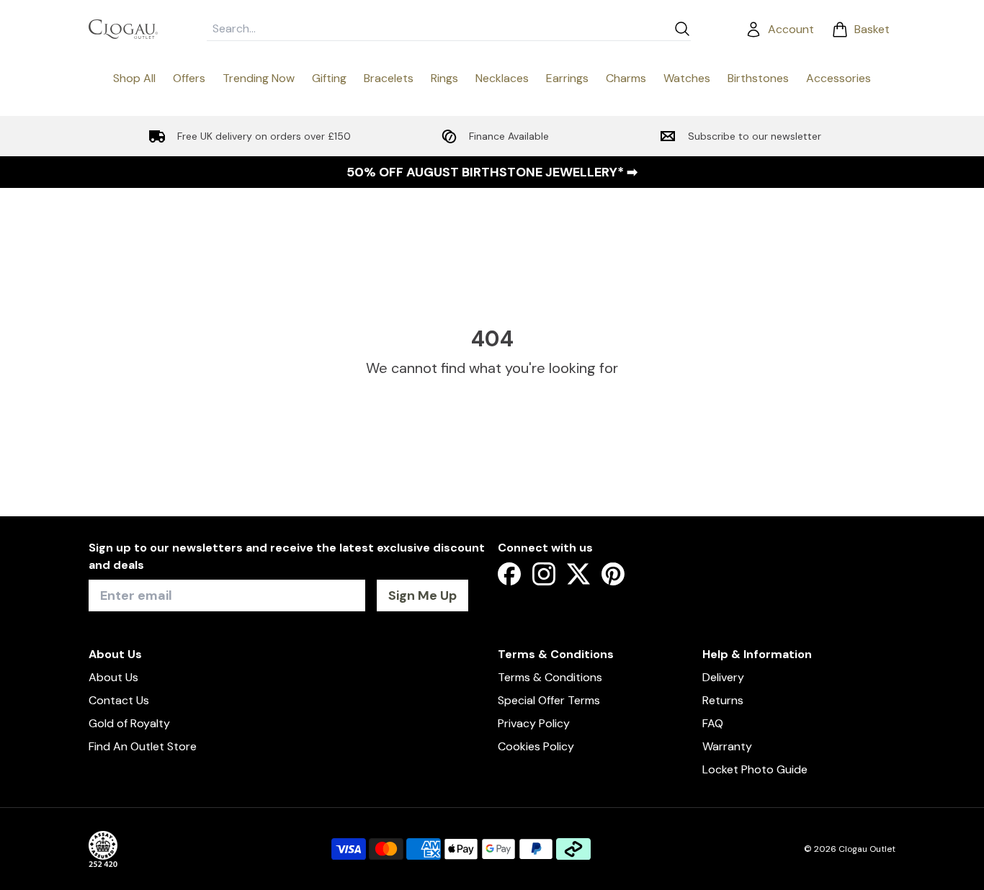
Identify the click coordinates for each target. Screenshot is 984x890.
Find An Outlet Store (143, 746)
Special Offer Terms (549, 700)
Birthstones (758, 78)
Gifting (329, 78)
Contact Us (119, 700)
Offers (189, 78)
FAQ (712, 723)
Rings (444, 78)
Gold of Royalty (129, 723)
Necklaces (502, 78)
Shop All (134, 78)
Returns (722, 700)
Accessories (838, 78)
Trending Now (259, 78)
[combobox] (437, 28)
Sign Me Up (422, 595)
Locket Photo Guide (755, 769)
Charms (626, 78)
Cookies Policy (536, 746)
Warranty (727, 746)
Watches (686, 78)
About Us (113, 677)
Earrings (567, 78)
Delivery (723, 677)
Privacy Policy (534, 723)
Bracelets (388, 78)
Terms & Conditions (550, 677)
